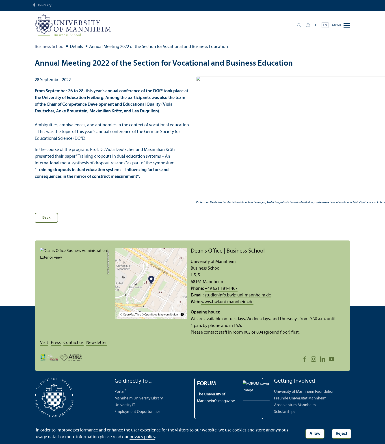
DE (317, 25)
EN (325, 25)
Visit (44, 343)
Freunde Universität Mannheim (300, 398)
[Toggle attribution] (182, 314)
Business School (50, 47)
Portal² (120, 392)
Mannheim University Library (139, 398)
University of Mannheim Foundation (304, 392)
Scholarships (284, 412)
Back (46, 218)
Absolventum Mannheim (295, 405)
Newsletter (96, 343)
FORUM (206, 384)
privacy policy (142, 437)
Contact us (73, 343)
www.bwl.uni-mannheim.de (227, 302)
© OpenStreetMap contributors (160, 314)
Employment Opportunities (137, 412)
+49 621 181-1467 (221, 288)
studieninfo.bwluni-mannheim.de (238, 295)
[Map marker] (151, 280)
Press (56, 343)
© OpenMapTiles (130, 314)
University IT (125, 405)
